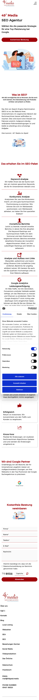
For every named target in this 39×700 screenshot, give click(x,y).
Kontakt (3, 616)
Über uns (4, 606)
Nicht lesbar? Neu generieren (27, 573)
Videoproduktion (9, 654)
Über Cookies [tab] (32, 314)
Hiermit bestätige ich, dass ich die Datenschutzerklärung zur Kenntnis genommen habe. (17, 566)
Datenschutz (7, 665)
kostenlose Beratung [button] (19, 40)
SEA (4, 634)
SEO (4, 639)
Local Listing (7, 625)
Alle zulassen (19, 376)
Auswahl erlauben (19, 383)
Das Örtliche (7, 659)
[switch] (34, 355)
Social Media (7, 649)
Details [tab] (19, 314)
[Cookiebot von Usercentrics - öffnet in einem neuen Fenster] (28, 308)
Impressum (7, 670)
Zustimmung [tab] (6, 314)
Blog (2, 620)
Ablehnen (19, 390)
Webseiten (6, 630)
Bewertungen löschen (11, 644)
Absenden (19, 579)
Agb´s (2, 611)
